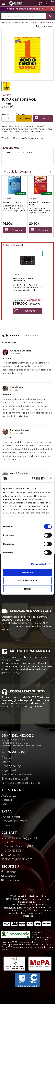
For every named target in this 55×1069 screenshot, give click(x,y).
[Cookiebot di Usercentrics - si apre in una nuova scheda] (33, 478)
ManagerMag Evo (27, 902)
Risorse (6, 757)
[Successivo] (51, 172)
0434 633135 (13, 850)
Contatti (7, 799)
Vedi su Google (8, 342)
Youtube (10, 876)
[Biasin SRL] (12, 3)
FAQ (4, 804)
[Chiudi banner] (51, 478)
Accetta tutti (28, 572)
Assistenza (8, 795)
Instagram (12, 880)
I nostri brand (10, 817)
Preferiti (7, 138)
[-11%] (27, 269)
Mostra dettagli (38, 564)
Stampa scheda (36, 138)
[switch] (47, 535)
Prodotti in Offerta (14, 821)
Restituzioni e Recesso (17, 774)
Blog (52, 1)
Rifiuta (27, 588)
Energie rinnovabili (14, 778)
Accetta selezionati (27, 580)
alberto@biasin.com (18, 859)
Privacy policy (11, 766)
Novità (6, 825)
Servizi (6, 761)
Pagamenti (9, 770)
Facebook (11, 872)
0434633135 (13, 855)
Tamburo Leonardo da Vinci (20, 782)
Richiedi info (20, 138)
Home (4, 22)
